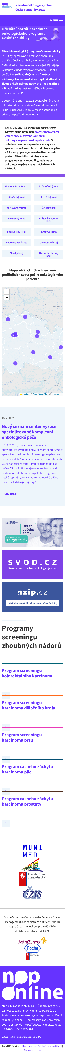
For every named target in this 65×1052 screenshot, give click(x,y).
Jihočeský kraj (16, 197)
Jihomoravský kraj (16, 242)
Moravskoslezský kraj (49, 254)
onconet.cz (57, 394)
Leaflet (25, 394)
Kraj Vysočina (49, 232)
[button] (57, 20)
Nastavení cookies (32, 1050)
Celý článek (10, 494)
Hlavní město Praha (16, 186)
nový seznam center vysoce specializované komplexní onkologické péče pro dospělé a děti (32, 136)
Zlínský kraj (16, 253)
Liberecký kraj (16, 218)
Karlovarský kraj (16, 208)
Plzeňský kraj (49, 197)
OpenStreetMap (40, 394)
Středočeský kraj (48, 186)
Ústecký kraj (49, 208)
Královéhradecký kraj (49, 220)
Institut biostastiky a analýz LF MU (25, 1037)
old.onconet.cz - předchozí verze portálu (40, 1046)
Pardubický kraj (16, 232)
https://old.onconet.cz (24, 115)
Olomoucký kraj (49, 242)
